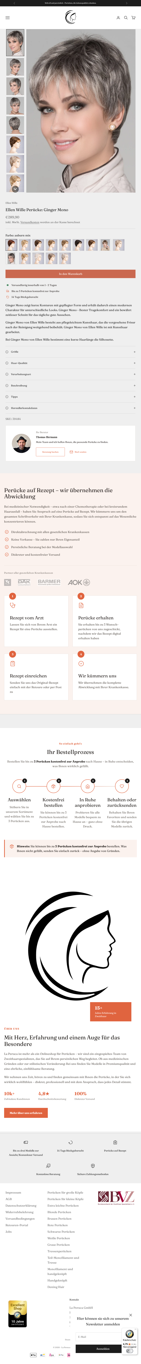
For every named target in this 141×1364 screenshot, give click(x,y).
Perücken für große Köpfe (65, 1192)
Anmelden (103, 1348)
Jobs (9, 1231)
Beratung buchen (50, 452)
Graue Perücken (58, 1244)
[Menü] (135, 1330)
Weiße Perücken (58, 1238)
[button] (15, 42)
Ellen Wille (11, 202)
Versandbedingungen (20, 1218)
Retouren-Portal (17, 1225)
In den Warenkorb (70, 274)
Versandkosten (29, 222)
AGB (9, 1199)
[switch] (129, 1351)
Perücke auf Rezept (115, 1150)
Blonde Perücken (59, 1212)
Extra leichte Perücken (63, 1205)
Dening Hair (55, 1287)
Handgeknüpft (57, 1280)
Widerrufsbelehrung (19, 1212)
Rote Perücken (57, 1225)
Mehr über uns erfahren (26, 1113)
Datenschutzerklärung (21, 1205)
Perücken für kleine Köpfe (65, 1199)
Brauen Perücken (59, 1218)
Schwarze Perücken (61, 1231)
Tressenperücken (59, 1251)
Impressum (13, 1192)
